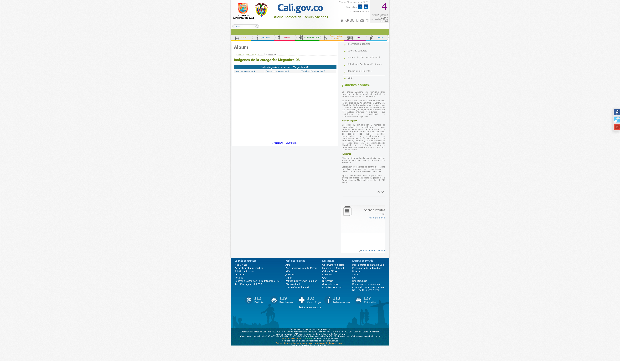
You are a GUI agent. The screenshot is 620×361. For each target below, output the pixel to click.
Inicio (342, 20)
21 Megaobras (257, 54)
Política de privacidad (310, 307)
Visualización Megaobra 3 (313, 71)
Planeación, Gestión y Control (363, 57)
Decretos (239, 274)
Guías (350, 77)
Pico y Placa (241, 265)
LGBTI (357, 37)
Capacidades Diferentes (336, 37)
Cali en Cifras (329, 271)
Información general (358, 44)
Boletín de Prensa (244, 271)
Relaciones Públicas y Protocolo (364, 64)
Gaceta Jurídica (330, 284)
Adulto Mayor (311, 37)
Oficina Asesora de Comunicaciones (300, 17)
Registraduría (359, 281)
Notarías (357, 271)
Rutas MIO (327, 274)
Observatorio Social (333, 265)
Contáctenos (362, 20)
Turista (379, 37)
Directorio (327, 281)
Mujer (287, 37)
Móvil (357, 20)
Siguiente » (292, 143)
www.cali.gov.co (252, 11)
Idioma (347, 20)
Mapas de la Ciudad (333, 268)
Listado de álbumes (242, 54)
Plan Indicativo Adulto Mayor (301, 268)
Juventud (290, 274)
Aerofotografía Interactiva (249, 268)
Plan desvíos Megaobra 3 (277, 71)
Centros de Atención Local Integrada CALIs (258, 281)
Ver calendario (376, 217)
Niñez (288, 271)
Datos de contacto (357, 50)
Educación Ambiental (297, 287)
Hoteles (239, 277)
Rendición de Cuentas (359, 71)
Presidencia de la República (367, 268)
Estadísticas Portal (332, 287)
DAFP (355, 277)
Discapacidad (292, 284)
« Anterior (278, 143)
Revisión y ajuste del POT (248, 284)
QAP (324, 277)
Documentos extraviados (366, 284)
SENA (355, 274)
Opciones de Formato (367, 20)
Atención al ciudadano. (292, 338)
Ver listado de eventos (373, 250)
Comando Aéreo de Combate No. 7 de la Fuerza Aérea (368, 288)
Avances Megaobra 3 (245, 71)
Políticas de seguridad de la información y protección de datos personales (310, 343)
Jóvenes (266, 37)
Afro (287, 265)
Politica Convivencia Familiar (301, 281)
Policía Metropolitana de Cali (368, 265)
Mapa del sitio (352, 20)
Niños (244, 37)
